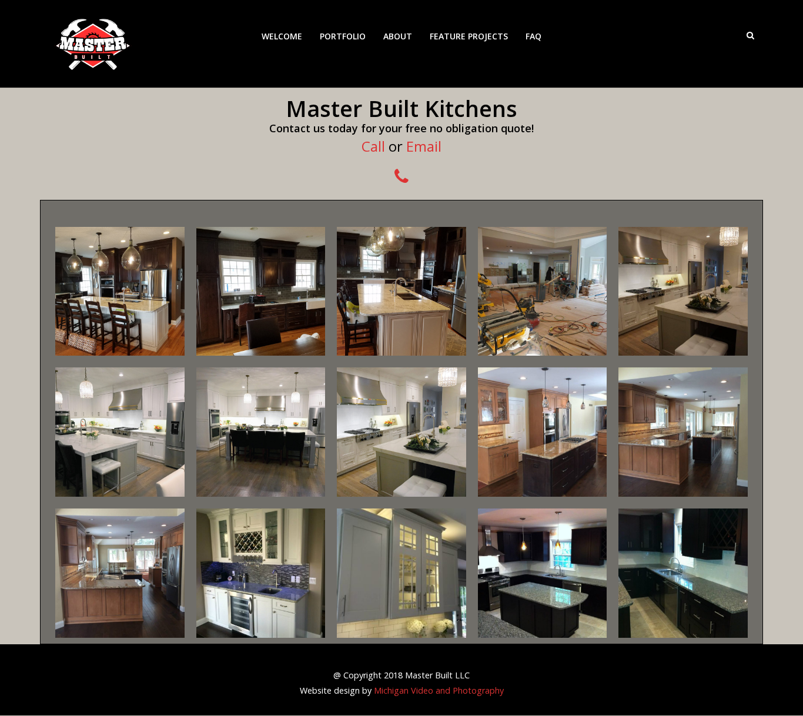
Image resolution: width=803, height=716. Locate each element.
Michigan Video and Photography (439, 690)
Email (423, 146)
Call (373, 146)
